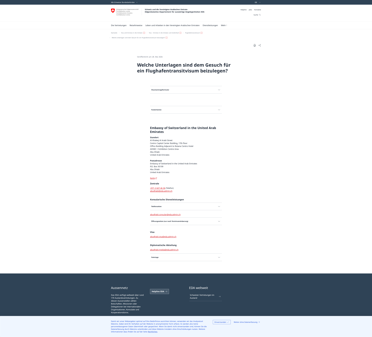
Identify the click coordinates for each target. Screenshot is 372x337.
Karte (152, 178)
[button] (118, 25)
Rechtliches (152, 332)
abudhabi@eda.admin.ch (161, 191)
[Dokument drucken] (254, 45)
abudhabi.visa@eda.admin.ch (163, 236)
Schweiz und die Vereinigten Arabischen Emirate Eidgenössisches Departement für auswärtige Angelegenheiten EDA (174, 10)
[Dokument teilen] (259, 45)
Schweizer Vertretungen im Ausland (202, 296)
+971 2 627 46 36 (157, 188)
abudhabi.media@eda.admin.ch (164, 249)
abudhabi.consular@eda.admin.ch (165, 214)
